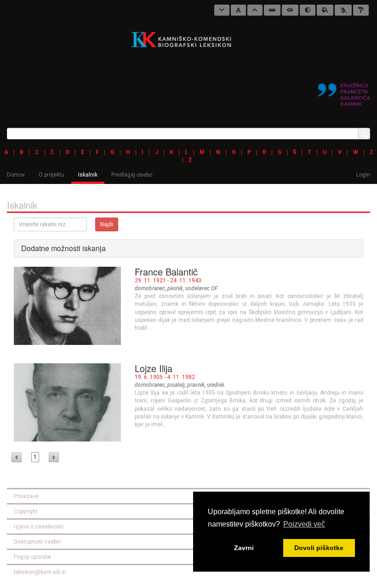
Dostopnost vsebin (37, 542)
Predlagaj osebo (131, 175)
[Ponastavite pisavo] (238, 10)
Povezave (26, 496)
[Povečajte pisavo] (255, 10)
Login (363, 175)
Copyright (26, 511)
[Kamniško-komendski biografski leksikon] (185, 39)
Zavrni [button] (244, 547)
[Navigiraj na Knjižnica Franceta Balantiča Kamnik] (344, 90)
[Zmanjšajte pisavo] (221, 10)
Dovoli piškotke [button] (318, 547)
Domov (16, 175)
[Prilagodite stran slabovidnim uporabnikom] (290, 10)
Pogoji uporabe (32, 557)
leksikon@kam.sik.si (40, 572)
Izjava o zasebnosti (38, 526)
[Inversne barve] (325, 10)
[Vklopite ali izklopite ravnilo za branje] (272, 10)
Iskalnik (87, 175)
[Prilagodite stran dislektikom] (307, 10)
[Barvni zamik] (343, 10)
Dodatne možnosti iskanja (63, 248)
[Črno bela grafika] (361, 10)
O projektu (51, 175)
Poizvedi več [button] (304, 524)
